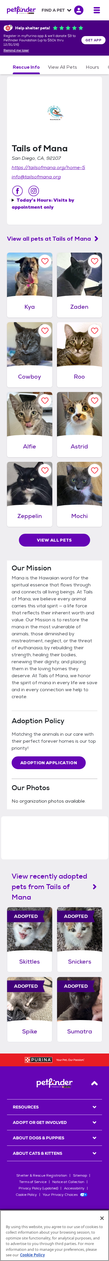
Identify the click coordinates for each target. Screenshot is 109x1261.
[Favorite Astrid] (94, 400)
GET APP (93, 40)
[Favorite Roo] (94, 330)
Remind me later (16, 51)
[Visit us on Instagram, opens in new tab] (34, 191)
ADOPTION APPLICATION (48, 762)
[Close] (102, 1218)
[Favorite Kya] (44, 261)
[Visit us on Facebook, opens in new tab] (17, 191)
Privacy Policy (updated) (38, 1188)
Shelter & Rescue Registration (41, 1175)
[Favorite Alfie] (44, 400)
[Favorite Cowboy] (44, 330)
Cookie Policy (26, 1194)
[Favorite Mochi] (94, 470)
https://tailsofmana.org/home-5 (48, 167)
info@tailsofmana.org (36, 177)
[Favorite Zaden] (94, 261)
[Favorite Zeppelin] (44, 470)
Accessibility (74, 1188)
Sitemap (80, 1175)
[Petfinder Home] (21, 10)
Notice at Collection (68, 1182)
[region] (54, 1235)
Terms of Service (33, 1182)
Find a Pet (53, 10)
